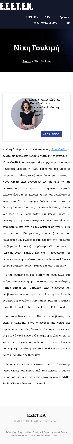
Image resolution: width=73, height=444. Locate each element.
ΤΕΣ (47, 17)
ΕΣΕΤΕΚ (31, 17)
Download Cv (51, 133)
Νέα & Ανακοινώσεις (44, 23)
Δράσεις (64, 17)
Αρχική (27, 61)
